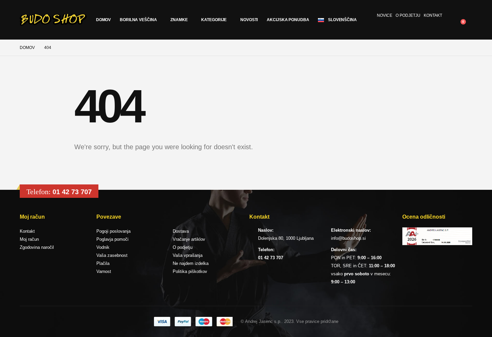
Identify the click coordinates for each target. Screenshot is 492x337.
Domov (103, 19)
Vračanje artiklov (189, 239)
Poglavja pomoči (112, 239)
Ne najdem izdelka (191, 263)
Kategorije (214, 19)
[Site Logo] (53, 20)
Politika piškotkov (190, 271)
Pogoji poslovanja (113, 231)
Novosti (249, 19)
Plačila (102, 263)
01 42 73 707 (72, 191)
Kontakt (433, 15)
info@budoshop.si (348, 238)
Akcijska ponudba (288, 19)
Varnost (103, 271)
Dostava (181, 231)
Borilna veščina (138, 19)
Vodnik (102, 247)
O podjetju (408, 15)
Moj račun (29, 239)
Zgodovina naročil (37, 247)
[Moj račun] (452, 15)
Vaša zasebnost (112, 255)
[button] (467, 15)
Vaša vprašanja (187, 255)
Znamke (178, 19)
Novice (384, 15)
